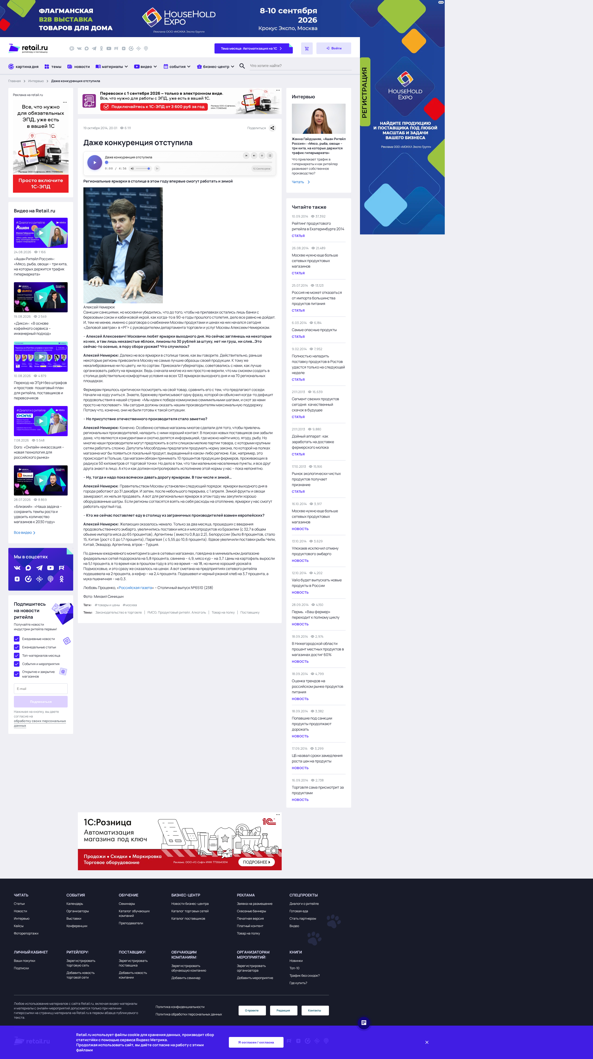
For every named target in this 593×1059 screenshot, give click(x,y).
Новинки (296, 960)
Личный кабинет (31, 952)
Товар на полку (223, 612)
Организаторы (77, 911)
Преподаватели (131, 923)
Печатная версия (250, 918)
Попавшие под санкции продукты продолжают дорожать (312, 724)
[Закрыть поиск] (240, 70)
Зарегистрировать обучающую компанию (188, 968)
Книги (296, 952)
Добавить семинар (185, 978)
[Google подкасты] (138, 48)
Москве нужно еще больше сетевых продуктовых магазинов (315, 261)
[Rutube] (116, 48)
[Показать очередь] (270, 155)
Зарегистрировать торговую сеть (80, 962)
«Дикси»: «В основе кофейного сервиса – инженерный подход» (32, 328)
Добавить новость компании (133, 974)
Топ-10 (295, 968)
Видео (294, 926)
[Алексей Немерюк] (123, 301)
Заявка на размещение (254, 903)
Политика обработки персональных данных (189, 1014)
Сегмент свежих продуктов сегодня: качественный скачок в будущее (315, 404)
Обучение (128, 895)
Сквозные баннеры (251, 911)
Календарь (74, 903)
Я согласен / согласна (256, 1042)
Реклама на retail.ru (28, 95)
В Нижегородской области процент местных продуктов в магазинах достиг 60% (318, 649)
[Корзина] (307, 48)
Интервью (36, 81)
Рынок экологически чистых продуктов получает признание (316, 479)
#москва (130, 605)
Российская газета (135, 587)
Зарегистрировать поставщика (133, 962)
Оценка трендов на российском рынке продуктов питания (317, 686)
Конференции (76, 926)
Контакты (314, 1010)
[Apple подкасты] (146, 48)
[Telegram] (94, 48)
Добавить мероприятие (255, 978)
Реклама (246, 895)
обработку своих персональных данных (40, 723)
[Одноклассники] (101, 48)
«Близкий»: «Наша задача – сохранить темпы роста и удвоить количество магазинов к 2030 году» (38, 514)
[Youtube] (109, 48)
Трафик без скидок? (305, 975)
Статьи (19, 903)
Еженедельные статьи (39, 647)
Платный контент (250, 926)
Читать (298, 181)
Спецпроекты (304, 895)
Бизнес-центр (185, 895)
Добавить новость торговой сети (80, 974)
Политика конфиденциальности (180, 1007)
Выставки (73, 918)
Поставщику (249, 612)
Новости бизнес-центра (190, 903)
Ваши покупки (24, 960)
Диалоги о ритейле (304, 903)
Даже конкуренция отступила (128, 157)
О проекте (252, 1010)
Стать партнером (303, 918)
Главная (14, 81)
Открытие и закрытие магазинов (38, 673)
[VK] (79, 48)
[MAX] (86, 48)
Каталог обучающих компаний (134, 913)
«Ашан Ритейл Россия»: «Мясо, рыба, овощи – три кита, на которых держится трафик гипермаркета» (40, 266)
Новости (20, 911)
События (75, 895)
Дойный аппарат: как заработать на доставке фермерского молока (313, 442)
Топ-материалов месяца (41, 655)
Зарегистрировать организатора (251, 968)
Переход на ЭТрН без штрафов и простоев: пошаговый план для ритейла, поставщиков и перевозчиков (40, 390)
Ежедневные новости (38, 639)
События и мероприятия (41, 664)
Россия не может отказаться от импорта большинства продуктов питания (317, 298)
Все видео (23, 532)
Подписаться (41, 702)
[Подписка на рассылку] (71, 48)
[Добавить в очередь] (262, 155)
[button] (112, 66)
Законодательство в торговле (118, 612)
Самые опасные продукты (314, 329)
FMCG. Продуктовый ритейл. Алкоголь (177, 612)
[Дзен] (123, 48)
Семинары (127, 903)
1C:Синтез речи (261, 168)
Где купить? (298, 983)
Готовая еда (299, 911)
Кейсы (18, 926)
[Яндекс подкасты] (131, 48)
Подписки (21, 968)
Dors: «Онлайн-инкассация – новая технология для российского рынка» (39, 452)
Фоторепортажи (26, 933)
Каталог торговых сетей (190, 911)
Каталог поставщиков (188, 918)
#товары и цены (107, 605)
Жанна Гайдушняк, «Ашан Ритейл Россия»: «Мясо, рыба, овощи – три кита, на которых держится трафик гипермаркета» (319, 146)
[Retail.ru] (34, 48)
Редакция (283, 1010)
